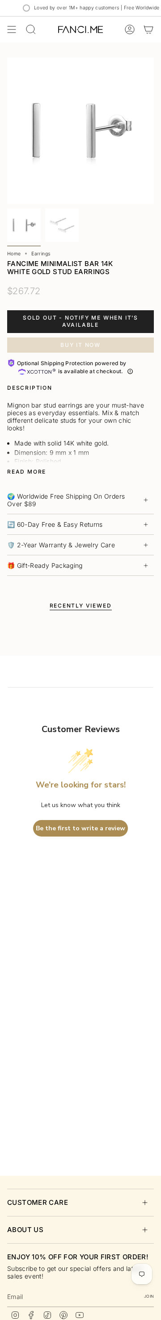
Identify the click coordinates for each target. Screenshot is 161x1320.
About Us (25, 1229)
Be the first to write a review (80, 828)
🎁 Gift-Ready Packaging (45, 565)
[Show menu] (12, 29)
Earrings (40, 254)
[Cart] (148, 29)
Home (14, 254)
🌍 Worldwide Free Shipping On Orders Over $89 (66, 500)
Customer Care (37, 1202)
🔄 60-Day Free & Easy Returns (55, 524)
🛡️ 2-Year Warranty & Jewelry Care (61, 545)
